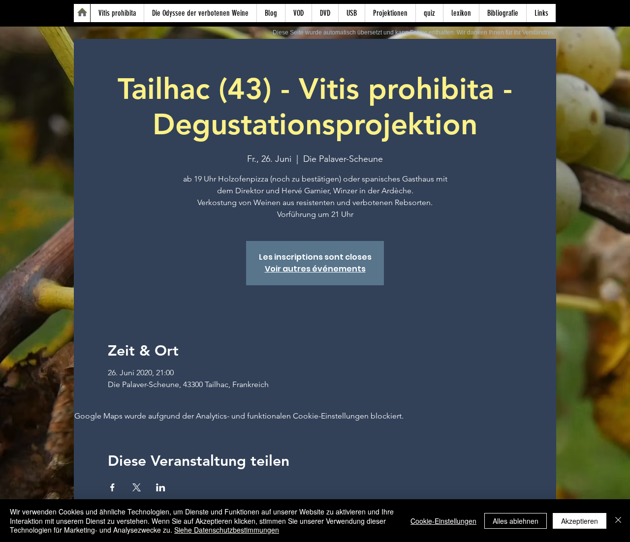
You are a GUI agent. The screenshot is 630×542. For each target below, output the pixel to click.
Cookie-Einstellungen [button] (443, 521)
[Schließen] (618, 520)
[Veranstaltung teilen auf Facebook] (112, 487)
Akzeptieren (579, 521)
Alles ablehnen (515, 521)
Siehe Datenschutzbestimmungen (226, 530)
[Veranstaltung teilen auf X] (136, 487)
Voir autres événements (315, 268)
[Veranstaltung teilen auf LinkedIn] (160, 487)
